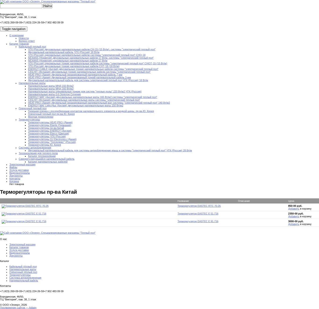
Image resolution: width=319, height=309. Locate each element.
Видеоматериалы (19, 172)
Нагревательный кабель (23, 280)
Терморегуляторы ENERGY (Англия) (49, 130)
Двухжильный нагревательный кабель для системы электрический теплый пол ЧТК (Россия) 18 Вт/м (88, 80)
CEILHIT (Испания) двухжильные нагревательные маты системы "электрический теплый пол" (84, 99)
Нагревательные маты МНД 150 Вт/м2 (51, 85)
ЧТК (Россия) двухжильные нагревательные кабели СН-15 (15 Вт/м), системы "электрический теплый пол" (92, 49)
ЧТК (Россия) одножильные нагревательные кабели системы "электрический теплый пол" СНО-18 (86, 55)
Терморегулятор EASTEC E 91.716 (197, 221)
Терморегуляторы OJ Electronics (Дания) (52, 139)
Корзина (14, 181)
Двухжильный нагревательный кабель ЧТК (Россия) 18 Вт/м (63, 52)
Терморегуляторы (29, 119)
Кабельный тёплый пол (23, 266)
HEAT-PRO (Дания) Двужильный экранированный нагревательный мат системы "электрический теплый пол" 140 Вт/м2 (99, 102)
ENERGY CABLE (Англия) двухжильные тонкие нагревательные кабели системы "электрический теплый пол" (93, 69)
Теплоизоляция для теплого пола (38, 153)
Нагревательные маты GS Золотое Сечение (54, 94)
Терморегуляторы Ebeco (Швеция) (48, 133)
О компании (16, 35)
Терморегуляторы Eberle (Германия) (49, 125)
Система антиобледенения (25, 277)
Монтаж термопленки (40, 116)
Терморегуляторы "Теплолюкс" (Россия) (52, 142)
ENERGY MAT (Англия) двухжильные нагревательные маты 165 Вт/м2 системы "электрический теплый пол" (92, 97)
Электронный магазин (22, 164)
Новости (24, 38)
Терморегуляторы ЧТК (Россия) (47, 136)
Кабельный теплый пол (32, 46)
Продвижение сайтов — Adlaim (18, 307)
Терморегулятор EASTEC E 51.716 (197, 213)
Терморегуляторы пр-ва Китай (46, 128)
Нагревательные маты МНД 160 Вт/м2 (51, 88)
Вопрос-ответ (27, 41)
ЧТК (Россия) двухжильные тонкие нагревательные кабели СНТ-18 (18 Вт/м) (74, 66)
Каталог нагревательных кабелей (47, 161)
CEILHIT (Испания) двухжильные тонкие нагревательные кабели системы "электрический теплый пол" (89, 71)
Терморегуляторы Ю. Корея (44, 144)
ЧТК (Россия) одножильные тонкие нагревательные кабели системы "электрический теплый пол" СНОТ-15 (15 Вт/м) (97, 63)
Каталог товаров (19, 43)
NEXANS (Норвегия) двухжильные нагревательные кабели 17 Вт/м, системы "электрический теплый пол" (91, 57)
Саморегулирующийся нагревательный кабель (46, 158)
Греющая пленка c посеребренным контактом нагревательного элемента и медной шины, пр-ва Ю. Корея (91, 111)
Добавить (293, 208)
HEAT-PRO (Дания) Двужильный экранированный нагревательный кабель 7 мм (75, 74)
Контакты (14, 178)
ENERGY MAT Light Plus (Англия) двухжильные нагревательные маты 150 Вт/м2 (75, 105)
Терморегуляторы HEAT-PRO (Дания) (50, 122)
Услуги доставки (19, 170)
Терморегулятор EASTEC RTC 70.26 (199, 205)
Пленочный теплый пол (32, 108)
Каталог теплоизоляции (42, 156)
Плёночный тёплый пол (23, 272)
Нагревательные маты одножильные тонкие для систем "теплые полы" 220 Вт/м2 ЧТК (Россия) (85, 91)
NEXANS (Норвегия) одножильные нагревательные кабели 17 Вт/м (67, 60)
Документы (16, 175)
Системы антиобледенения (35, 147)
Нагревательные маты (32, 83)
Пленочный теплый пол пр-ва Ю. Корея (51, 114)
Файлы (13, 167)
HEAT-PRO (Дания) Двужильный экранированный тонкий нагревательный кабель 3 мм (79, 77)
